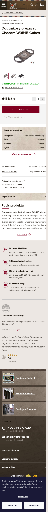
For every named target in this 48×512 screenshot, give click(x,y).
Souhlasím (34, 505)
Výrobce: (9, 171)
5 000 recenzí (7, 324)
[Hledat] (32, 5)
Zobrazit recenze (9, 330)
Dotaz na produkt (39, 166)
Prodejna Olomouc (26, 409)
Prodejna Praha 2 (25, 393)
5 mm (42, 148)
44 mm (41, 144)
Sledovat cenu (11, 166)
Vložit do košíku (20, 110)
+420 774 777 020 (14, 184)
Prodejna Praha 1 (25, 378)
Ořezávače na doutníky (34, 136)
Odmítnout (12, 505)
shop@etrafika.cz (17, 437)
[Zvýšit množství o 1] (42, 99)
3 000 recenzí (29, 290)
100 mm (41, 140)
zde (3, 490)
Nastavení (23, 497)
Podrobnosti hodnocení (12, 23)
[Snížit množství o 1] (34, 99)
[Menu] (3, 5)
